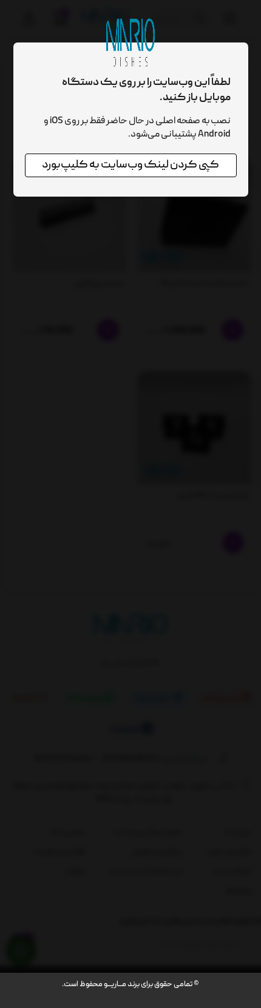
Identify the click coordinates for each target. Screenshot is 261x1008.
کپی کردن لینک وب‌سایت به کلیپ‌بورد (130, 165)
